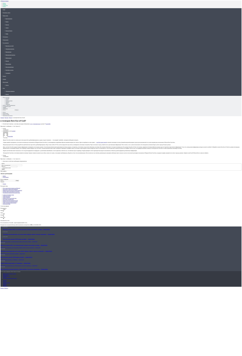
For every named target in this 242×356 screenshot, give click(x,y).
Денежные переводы (10, 91)
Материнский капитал (10, 55)
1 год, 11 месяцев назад (35, 124)
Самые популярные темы (8, 194)
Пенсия (7, 61)
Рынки (7, 21)
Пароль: (4, 166)
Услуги (7, 85)
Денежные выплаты (10, 48)
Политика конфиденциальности (10, 278)
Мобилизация (8, 58)
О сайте (4, 277)
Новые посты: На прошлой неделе (10, 200)
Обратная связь (6, 276)
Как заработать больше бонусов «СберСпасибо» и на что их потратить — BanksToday (24, 269)
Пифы (7, 33)
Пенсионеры (8, 64)
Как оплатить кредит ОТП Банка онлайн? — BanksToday (16, 257)
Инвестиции (5, 15)
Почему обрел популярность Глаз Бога (11, 191)
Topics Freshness (6, 197)
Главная (2, 117)
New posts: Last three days (8, 199)
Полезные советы (6, 12)
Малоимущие (8, 52)
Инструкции (5, 82)
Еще (4, 88)
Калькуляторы (5, 113)
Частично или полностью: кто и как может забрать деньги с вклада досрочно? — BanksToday (26, 251)
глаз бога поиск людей (101, 142)
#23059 (13, 131)
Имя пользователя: (6, 165)
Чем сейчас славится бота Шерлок (10, 189)
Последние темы (6, 204)
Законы (4, 79)
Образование (5, 39)
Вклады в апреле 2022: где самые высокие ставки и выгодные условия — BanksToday (24, 245)
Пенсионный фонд (10, 67)
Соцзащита (8, 73)
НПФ (4, 9)
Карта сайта (5, 274)
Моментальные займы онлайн (9, 273)
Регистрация (5, 177)
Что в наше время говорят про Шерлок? (11, 188)
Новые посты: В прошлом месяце (10, 201)
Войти (3, 169)
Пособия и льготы (9, 70)
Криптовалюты (9, 18)
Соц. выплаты (6, 42)
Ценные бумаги (9, 30)
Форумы (6, 117)
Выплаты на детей (9, 45)
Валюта (7, 94)
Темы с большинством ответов (9, 202)
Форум (4, 112)
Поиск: (2, 180)
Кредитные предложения (7, 115)
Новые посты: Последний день (9, 198)
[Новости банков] (4, 1)
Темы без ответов (7, 196)
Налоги (4, 76)
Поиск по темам (6, 114)
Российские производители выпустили (11, 192)
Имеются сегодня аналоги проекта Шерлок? (12, 190)
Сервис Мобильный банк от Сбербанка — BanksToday (16, 263)
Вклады (7, 24)
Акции (7, 27)
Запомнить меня (7, 167)
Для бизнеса (5, 36)
